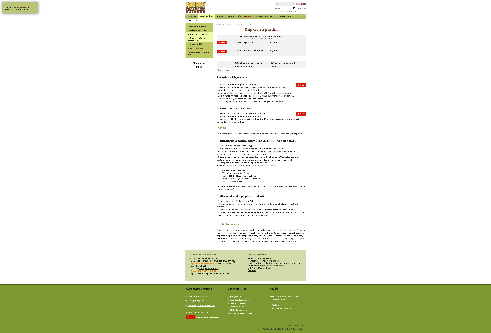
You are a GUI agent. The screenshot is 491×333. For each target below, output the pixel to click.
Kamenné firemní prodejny (283, 308)
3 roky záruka (235, 297)
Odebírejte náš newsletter (201, 305)
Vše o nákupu (233, 24)
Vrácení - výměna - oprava (241, 313)
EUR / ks (301, 8)
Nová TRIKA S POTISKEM (203, 271)
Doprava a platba (237, 307)
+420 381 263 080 (196, 301)
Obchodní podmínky (238, 310)
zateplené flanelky (209, 268)
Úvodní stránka (222, 24)
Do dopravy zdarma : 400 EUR (287, 11)
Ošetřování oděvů (237, 303)
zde (301, 331)
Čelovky (252, 270)
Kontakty (276, 305)
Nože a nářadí (255, 263)
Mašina (291, 325)
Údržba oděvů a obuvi (259, 268)
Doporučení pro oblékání (240, 300)
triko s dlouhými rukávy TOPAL (219, 261)
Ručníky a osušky (256, 265)
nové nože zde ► (263, 258)
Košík (289, 8)
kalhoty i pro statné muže (211, 273)
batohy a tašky (19, 7)
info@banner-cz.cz (197, 296)
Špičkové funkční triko (202, 264)
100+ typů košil (198, 266)
